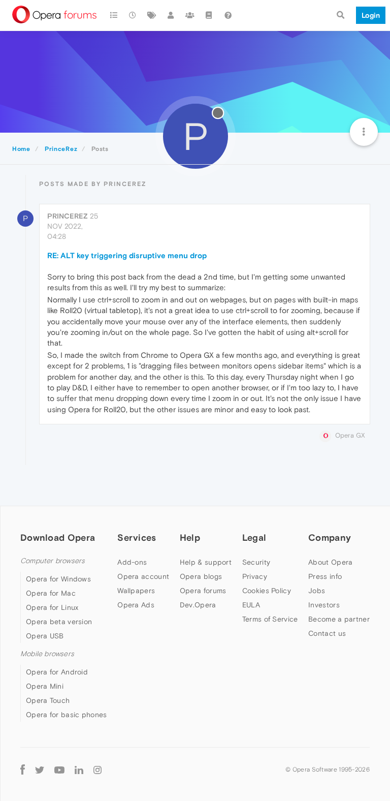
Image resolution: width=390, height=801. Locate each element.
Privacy (254, 576)
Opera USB (45, 636)
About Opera (330, 562)
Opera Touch (48, 700)
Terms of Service (270, 619)
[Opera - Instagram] (97, 769)
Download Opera (57, 537)
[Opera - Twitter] (39, 769)
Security (256, 562)
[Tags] (151, 15)
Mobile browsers (47, 654)
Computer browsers (52, 561)
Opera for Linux (52, 607)
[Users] (171, 15)
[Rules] (209, 15)
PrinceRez (67, 216)
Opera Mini (44, 686)
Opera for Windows (58, 579)
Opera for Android (57, 672)
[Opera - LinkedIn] (79, 769)
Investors (324, 605)
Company (329, 537)
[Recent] (133, 15)
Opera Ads (135, 605)
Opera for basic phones (66, 715)
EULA (251, 605)
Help (190, 537)
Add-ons (132, 562)
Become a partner (339, 619)
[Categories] (113, 15)
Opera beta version (59, 622)
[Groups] (190, 15)
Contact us (327, 633)
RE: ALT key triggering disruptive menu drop (127, 255)
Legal (254, 537)
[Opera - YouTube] (59, 769)
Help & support (206, 562)
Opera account (143, 576)
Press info (325, 576)
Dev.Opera (198, 605)
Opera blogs (201, 576)
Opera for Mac (51, 593)
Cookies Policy (266, 591)
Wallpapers (136, 591)
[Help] (228, 15)
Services (136, 537)
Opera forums (203, 591)
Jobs (316, 591)
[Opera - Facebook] (22, 769)
